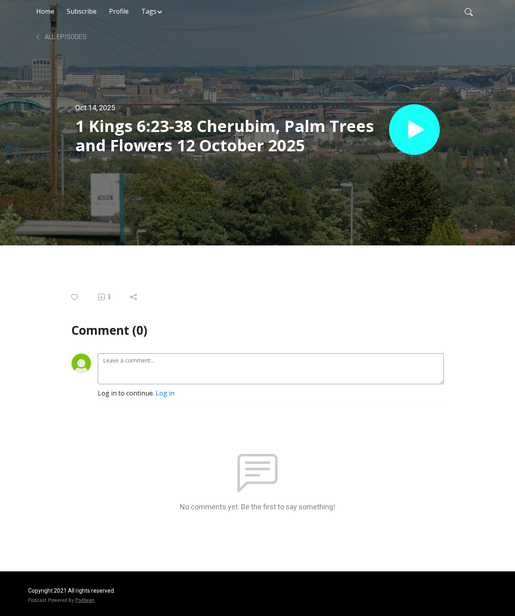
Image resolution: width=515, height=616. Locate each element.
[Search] (468, 11)
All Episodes (65, 37)
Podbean (85, 600)
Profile (119, 11)
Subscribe (82, 11)
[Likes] (75, 297)
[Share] (134, 297)
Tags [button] (149, 11)
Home (45, 11)
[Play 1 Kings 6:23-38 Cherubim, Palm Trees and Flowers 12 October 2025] (414, 129)
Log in (165, 393)
